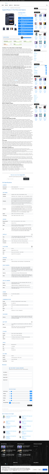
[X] (44, 0)
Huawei (35, 58)
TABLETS (40, 67)
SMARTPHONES (24, 15)
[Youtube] (47, 0)
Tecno (35, 56)
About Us (35, 95)
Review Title (5, 377)
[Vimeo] (46, 0)
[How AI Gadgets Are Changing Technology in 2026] (3, 451)
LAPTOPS (40, 72)
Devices (35, 99)
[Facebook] (42, 0)
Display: (4, 393)
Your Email (5, 374)
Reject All (40, 469)
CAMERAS (40, 70)
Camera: (4, 395)
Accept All (45, 469)
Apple (12, 413)
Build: (4, 400)
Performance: (5, 391)
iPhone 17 (16, 80)
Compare (35, 98)
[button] (47, 5)
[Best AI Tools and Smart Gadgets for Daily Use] (3, 446)
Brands (35, 96)
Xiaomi (35, 55)
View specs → (8, 439)
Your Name (5, 372)
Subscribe (26, 178)
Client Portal (36, 97)
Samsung (35, 53)
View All (38, 50)
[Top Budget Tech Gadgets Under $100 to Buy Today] (3, 455)
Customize (35, 469)
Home (35, 100)
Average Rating (5, 402)
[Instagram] (43, 0)
